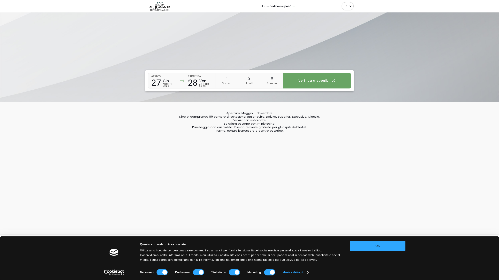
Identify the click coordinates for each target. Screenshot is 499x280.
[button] (350, 6)
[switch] (198, 272)
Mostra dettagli (292, 272)
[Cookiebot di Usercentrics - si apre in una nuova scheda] (114, 272)
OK (377, 246)
